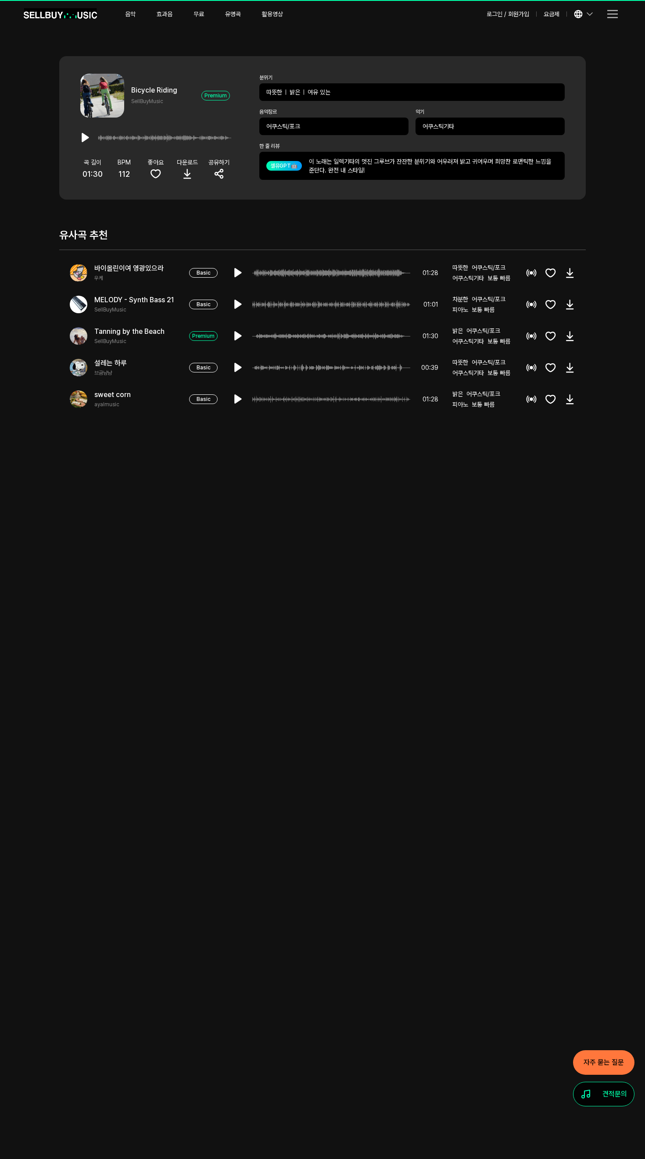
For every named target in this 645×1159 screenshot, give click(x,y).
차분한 (460, 299)
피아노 (460, 309)
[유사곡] (531, 273)
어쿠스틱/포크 (283, 126)
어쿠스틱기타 (438, 126)
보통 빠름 (498, 278)
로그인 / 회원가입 (508, 14)
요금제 (551, 14)
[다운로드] (570, 273)
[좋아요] (550, 273)
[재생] (238, 273)
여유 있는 (319, 92)
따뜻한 (274, 92)
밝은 (295, 92)
